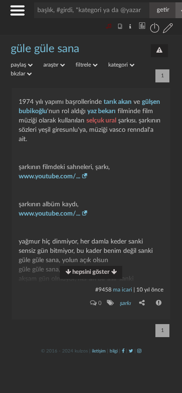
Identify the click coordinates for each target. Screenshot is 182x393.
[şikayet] (159, 303)
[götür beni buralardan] (165, 345)
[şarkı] (110, 303)
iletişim (98, 351)
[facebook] (123, 351)
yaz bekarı (101, 111)
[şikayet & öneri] (159, 50)
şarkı (125, 303)
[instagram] (139, 351)
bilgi (114, 351)
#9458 (103, 289)
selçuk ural (101, 120)
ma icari (122, 289)
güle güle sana (45, 48)
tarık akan (118, 102)
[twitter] (131, 351)
